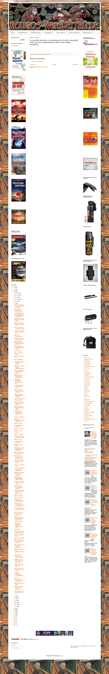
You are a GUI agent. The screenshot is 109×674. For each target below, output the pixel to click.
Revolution (87, 408)
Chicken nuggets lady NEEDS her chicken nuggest (19, 408)
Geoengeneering (88, 373)
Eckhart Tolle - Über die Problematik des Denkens (19, 363)
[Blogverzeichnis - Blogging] (21, 639)
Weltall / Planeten (88, 415)
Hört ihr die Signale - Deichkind (18, 426)
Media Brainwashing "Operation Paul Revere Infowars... (18, 376)
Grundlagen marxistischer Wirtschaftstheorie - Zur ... (19, 574)
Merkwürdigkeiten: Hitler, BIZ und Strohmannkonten (18, 310)
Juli (15, 303)
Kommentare (16, 648)
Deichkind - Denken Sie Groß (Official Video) (19, 436)
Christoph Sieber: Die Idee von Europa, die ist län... (19, 569)
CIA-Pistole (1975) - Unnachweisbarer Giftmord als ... (18, 487)
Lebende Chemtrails (18, 521)
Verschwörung (88, 414)
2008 (14, 621)
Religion (86, 406)
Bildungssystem (88, 362)
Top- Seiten (60, 32)
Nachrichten (35, 32)
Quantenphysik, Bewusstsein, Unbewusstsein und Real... (19, 381)
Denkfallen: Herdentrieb (19, 538)
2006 (14, 623)
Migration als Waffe (18, 495)
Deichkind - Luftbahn (18, 434)
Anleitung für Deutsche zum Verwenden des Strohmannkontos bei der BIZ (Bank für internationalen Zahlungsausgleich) (91, 457)
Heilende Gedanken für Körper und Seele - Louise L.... (19, 461)
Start (13, 32)
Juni (15, 596)
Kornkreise (87, 385)
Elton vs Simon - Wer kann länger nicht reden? (18, 565)
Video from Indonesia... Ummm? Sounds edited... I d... (19, 514)
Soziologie (87, 410)
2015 (14, 291)
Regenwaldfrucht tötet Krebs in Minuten (19, 453)
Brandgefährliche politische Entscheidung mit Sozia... (18, 525)
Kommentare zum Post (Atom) (41, 67)
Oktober (16, 297)
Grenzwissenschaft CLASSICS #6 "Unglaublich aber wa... (18, 413)
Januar (15, 606)
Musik (86, 392)
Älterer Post (75, 64)
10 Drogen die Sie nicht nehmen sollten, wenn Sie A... (19, 332)
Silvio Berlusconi (17, 529)
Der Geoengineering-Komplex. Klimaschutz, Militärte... (19, 347)
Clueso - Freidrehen (18, 359)
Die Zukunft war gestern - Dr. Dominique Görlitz (19, 386)
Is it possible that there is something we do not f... (19, 509)
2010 (14, 616)
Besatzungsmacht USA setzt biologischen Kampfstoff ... (18, 449)
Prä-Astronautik (88, 403)
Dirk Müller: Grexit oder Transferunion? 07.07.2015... (19, 474)
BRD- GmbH (87, 364)
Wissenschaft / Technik (89, 419)
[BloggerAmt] (34, 639)
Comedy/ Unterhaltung (89, 366)
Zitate (86, 421)
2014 (14, 608)
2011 (14, 614)
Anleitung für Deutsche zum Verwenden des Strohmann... (19, 306)
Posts (14, 645)
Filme (86, 369)
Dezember (16, 293)
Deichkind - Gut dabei (19, 428)
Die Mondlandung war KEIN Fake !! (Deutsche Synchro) (94, 535)
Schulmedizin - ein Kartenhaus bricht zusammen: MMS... (18, 457)
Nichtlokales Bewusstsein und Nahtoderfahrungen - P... (19, 551)
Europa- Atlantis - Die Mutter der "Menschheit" (18, 546)
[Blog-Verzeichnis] (14, 639)
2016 (14, 289)
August (16, 301)
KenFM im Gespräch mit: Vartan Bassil (94, 487)
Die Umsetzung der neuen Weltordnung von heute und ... (19, 505)
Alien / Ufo (87, 357)
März (15, 602)
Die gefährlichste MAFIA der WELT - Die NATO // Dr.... (19, 492)
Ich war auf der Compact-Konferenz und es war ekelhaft (90, 449)
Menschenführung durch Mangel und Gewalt (19, 532)
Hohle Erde (87, 378)
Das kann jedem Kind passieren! (18, 442)
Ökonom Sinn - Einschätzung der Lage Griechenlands (19, 580)
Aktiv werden (74, 32)
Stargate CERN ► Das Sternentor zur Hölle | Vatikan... (19, 320)
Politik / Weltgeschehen (90, 401)
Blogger (61, 655)
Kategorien (48, 32)
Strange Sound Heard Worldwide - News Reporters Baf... (18, 518)
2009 (14, 618)
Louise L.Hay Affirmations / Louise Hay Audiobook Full (19, 469)
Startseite (54, 64)
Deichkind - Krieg (17, 423)
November (16, 295)
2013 (14, 610)
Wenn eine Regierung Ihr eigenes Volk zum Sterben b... (19, 372)
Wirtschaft (87, 417)
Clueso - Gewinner (18, 350)
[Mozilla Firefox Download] (27, 639)
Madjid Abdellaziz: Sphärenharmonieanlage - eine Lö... (19, 343)
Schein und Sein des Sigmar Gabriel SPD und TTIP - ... (19, 391)
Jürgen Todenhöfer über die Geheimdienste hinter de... (19, 541)
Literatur (86, 387)
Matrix (49, 54)
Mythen (86, 394)
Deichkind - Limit (17, 439)
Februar (16, 604)
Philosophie (87, 399)
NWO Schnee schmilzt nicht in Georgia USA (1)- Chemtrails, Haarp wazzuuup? (91, 503)
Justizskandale (87, 384)
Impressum (87, 32)
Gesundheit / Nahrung (43, 54)
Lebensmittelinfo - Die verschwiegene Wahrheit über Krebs (94, 473)
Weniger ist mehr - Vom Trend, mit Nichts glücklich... (19, 403)
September (16, 299)
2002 (14, 625)
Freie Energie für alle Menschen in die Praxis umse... (18, 588)
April (15, 600)
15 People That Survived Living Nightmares (19, 339)
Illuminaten (87, 380)
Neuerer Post (33, 64)
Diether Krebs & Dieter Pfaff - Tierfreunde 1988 (19, 324)
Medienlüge (87, 391)
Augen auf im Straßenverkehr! (18, 336)
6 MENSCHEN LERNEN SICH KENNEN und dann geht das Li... (19, 315)
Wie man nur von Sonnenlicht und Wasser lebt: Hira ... (19, 556)
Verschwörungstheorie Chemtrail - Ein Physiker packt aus (94, 520)
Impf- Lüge (87, 382)
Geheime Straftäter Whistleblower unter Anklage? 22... (19, 395)
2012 (14, 612)
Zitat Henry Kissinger (18, 497)
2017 (14, 287)
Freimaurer (87, 371)
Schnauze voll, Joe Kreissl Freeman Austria (19, 399)
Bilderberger (87, 361)
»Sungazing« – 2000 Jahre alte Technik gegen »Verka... (18, 560)
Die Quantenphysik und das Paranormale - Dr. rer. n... (19, 592)
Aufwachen (22, 32)
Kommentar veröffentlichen (37, 61)
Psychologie (87, 405)
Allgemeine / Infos (88, 359)
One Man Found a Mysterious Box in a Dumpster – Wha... (19, 500)
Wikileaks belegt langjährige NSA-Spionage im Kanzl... (19, 478)
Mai (15, 598)
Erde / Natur (35, 54)
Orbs (86, 398)
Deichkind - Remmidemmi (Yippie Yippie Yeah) (19, 420)
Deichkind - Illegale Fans (19, 417)
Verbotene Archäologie (89, 412)
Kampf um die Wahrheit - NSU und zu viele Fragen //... (19, 483)
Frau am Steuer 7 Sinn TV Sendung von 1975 (19, 328)
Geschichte (87, 375)
